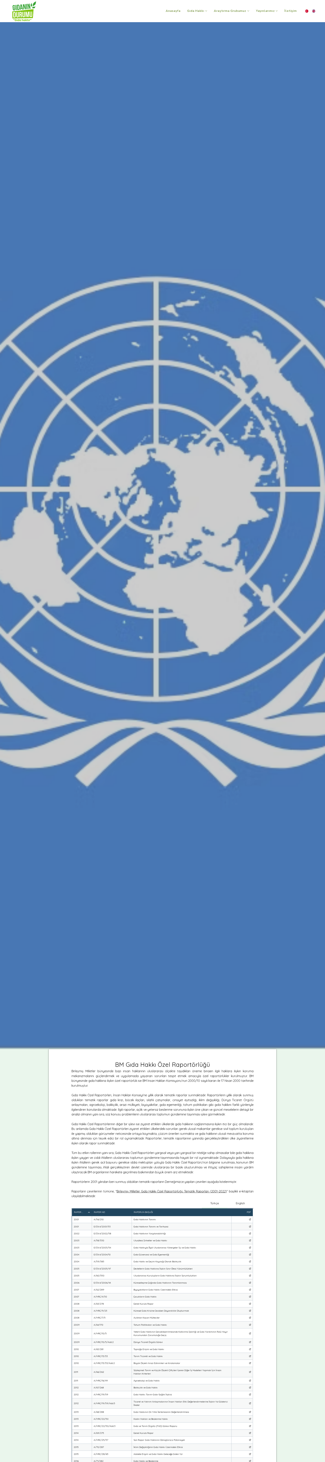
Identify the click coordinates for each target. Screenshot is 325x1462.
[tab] (214, 1203)
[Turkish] (306, 11)
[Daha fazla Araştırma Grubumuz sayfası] (248, 11)
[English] (313, 11)
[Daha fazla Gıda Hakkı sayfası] (206, 11)
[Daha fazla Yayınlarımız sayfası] (277, 11)
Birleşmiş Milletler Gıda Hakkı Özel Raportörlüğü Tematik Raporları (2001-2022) (172, 1191)
